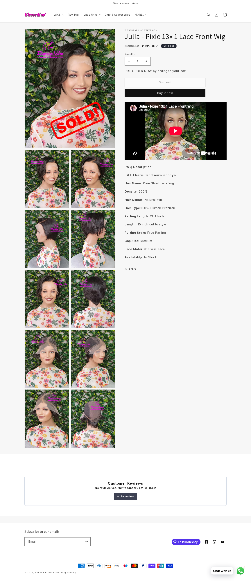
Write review (125, 496)
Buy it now (165, 93)
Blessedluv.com (44, 572)
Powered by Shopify (64, 572)
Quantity (130, 54)
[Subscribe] (86, 541)
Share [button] (133, 268)
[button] (59, 15)
